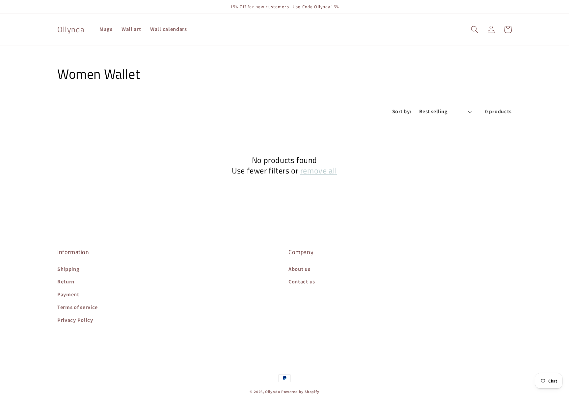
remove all (318, 171)
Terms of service (77, 307)
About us (299, 269)
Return (65, 281)
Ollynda (272, 391)
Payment (68, 294)
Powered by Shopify (300, 391)
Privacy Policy (75, 320)
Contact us (301, 281)
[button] (474, 29)
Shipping (68, 269)
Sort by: (402, 111)
